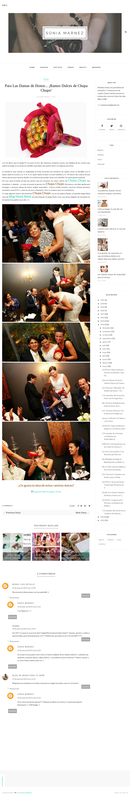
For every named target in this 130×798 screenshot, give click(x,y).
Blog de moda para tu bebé (28, 675)
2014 (102, 324)
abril (104, 356)
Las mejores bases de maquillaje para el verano (111, 276)
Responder (86, 595)
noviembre (106, 331)
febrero (105, 363)
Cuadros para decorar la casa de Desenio (111, 230)
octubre (105, 335)
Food (100, 159)
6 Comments (7, 505)
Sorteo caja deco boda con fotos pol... (46, 556)
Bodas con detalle (23, 584)
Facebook (102, 129)
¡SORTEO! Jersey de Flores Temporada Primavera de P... (113, 485)
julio (104, 345)
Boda (46, 79)
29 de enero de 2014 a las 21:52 (29, 607)
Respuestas (14, 597)
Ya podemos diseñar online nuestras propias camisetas (109, 192)
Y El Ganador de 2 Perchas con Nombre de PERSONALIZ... (112, 436)
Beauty (83, 67)
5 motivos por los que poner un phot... (16, 556)
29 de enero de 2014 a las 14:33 (24, 629)
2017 (102, 314)
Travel (70, 67)
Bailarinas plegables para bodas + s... (75, 556)
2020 (102, 303)
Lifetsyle (57, 67)
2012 (102, 520)
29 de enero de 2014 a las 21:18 (29, 698)
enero (104, 366)
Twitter (111, 129)
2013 (102, 517)
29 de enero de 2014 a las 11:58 (24, 588)
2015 (102, 321)
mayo (104, 352)
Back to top (120, 793)
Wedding (96, 67)
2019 (102, 307)
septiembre (107, 338)
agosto (105, 342)
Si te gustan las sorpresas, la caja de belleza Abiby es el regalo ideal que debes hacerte (111, 256)
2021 (102, 300)
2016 (102, 317)
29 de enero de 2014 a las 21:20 (29, 650)
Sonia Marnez (25, 603)
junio (104, 349)
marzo (104, 359)
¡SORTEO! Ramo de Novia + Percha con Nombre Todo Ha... (113, 373)
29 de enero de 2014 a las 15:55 (24, 679)
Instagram (121, 129)
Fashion (44, 67)
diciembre (106, 328)
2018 (102, 310)
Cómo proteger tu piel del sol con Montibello (110, 210)
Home (32, 67)
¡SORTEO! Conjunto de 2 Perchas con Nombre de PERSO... (112, 503)
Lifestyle (101, 164)
